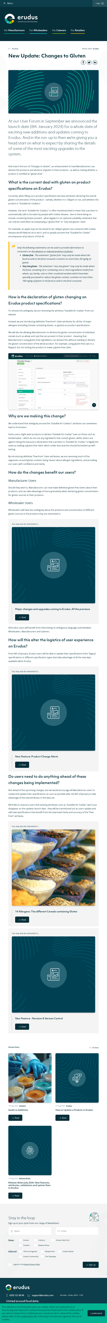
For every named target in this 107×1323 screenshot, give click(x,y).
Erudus (96, 48)
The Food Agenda (30, 1251)
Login (98, 3)
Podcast (26, 1245)
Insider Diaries (68, 1251)
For (14, 30)
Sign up (92, 1264)
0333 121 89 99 (17, 1295)
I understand (96, 1313)
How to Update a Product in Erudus (74, 1109)
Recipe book (50, 1251)
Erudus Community (30, 1256)
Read (24, 617)
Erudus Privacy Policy (32, 1264)
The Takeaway (50, 1256)
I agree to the (26, 1264)
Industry (22, 1106)
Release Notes (24, 1178)
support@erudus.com (43, 1295)
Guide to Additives (18, 1109)
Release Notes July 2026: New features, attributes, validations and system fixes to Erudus (29, 1185)
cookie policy (27, 1316)
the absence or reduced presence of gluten (52, 251)
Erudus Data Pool (62, 1240)
